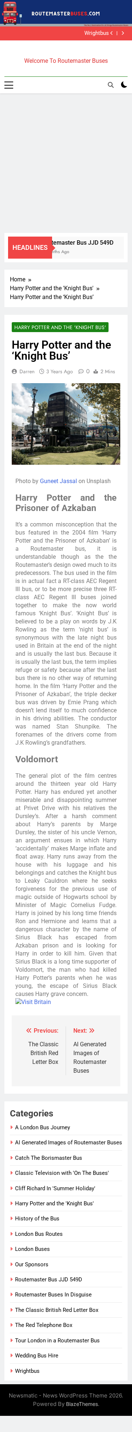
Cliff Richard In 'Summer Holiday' (55, 1188)
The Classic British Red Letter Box (56, 1310)
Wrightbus (96, 33)
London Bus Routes (39, 1234)
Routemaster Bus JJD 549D (75, 242)
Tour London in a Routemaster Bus (57, 1340)
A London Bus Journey (42, 1127)
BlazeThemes (82, 1404)
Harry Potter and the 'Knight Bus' (60, 327)
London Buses (32, 1249)
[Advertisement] (66, 163)
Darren (26, 371)
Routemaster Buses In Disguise (53, 1294)
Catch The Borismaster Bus (48, 1158)
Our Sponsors (31, 1264)
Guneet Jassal (58, 481)
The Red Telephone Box (43, 1325)
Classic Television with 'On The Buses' (62, 1173)
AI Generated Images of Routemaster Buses (68, 1142)
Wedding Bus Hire (36, 1355)
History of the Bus (37, 1218)
